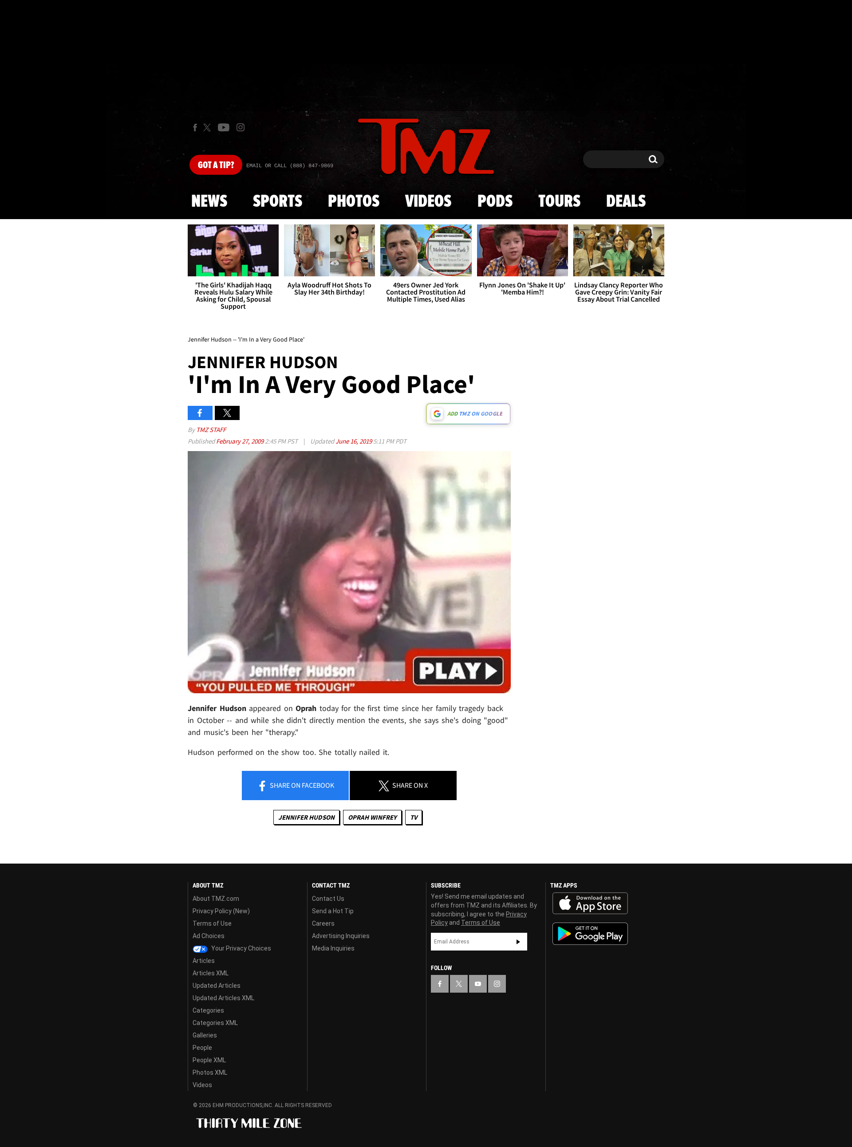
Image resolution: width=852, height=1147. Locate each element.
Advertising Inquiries (341, 935)
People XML (209, 1060)
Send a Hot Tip (333, 911)
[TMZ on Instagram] (240, 127)
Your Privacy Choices (240, 948)
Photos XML (210, 1072)
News (209, 201)
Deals (626, 201)
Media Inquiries (333, 948)
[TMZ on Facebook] (195, 127)
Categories (208, 1010)
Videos (428, 201)
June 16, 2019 (354, 441)
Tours (559, 201)
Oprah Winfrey (372, 817)
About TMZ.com (216, 898)
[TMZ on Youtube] (223, 127)
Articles (204, 960)
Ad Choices (209, 935)
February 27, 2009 (240, 441)
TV (413, 817)
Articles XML (211, 973)
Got (216, 165)
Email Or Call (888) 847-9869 (289, 166)
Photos (353, 201)
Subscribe (518, 942)
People (202, 1047)
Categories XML (215, 1022)
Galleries (205, 1035)
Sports (277, 201)
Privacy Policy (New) (221, 911)
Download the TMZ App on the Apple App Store (590, 903)
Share (301, 785)
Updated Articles (217, 985)
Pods (495, 201)
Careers (323, 923)
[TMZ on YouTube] (478, 984)
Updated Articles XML (223, 998)
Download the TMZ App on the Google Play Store (590, 934)
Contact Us (328, 898)
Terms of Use (212, 923)
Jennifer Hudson (306, 817)
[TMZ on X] (208, 127)
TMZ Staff (211, 429)
